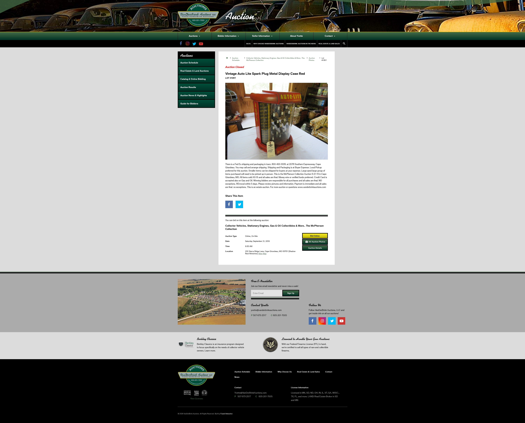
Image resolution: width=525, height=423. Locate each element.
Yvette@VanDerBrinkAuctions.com (250, 392)
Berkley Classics (206, 339)
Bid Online (315, 236)
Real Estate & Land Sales (329, 43)
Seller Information (262, 36)
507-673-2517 (259, 315)
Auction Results (188, 87)
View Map (262, 253)
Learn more (210, 350)
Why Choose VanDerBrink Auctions (268, 43)
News (236, 377)
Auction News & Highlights (193, 95)
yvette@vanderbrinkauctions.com (266, 310)
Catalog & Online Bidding (193, 79)
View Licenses (196, 398)
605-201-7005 (280, 315)
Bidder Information (229, 36)
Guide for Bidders (189, 103)
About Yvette (296, 36)
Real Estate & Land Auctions (194, 70)
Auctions (195, 36)
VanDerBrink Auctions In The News (301, 43)
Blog (248, 43)
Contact (330, 36)
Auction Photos (312, 59)
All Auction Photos (315, 241)
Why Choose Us (285, 371)
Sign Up (290, 293)
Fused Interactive (226, 414)
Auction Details (315, 248)
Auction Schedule (189, 62)
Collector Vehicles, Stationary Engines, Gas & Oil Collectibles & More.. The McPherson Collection (275, 59)
